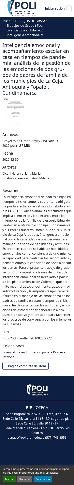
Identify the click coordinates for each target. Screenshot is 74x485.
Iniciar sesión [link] (55, 8)
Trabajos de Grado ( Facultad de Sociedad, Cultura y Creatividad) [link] (26, 25)
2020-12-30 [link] (10, 159)
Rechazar (24, 479)
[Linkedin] (45, 451)
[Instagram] (54, 451)
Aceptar (9, 479)
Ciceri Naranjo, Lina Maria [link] (21, 173)
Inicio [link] (6, 21)
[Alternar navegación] (69, 8)
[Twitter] (28, 451)
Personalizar (43, 479)
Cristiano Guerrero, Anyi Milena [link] (25, 178)
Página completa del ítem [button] (27, 366)
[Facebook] (19, 451)
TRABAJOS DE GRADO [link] (31, 21)
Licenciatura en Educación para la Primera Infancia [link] (26, 30)
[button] (22, 8)
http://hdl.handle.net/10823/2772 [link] (27, 338)
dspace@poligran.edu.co (25, 437)
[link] (37, 143)
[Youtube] (37, 451)
